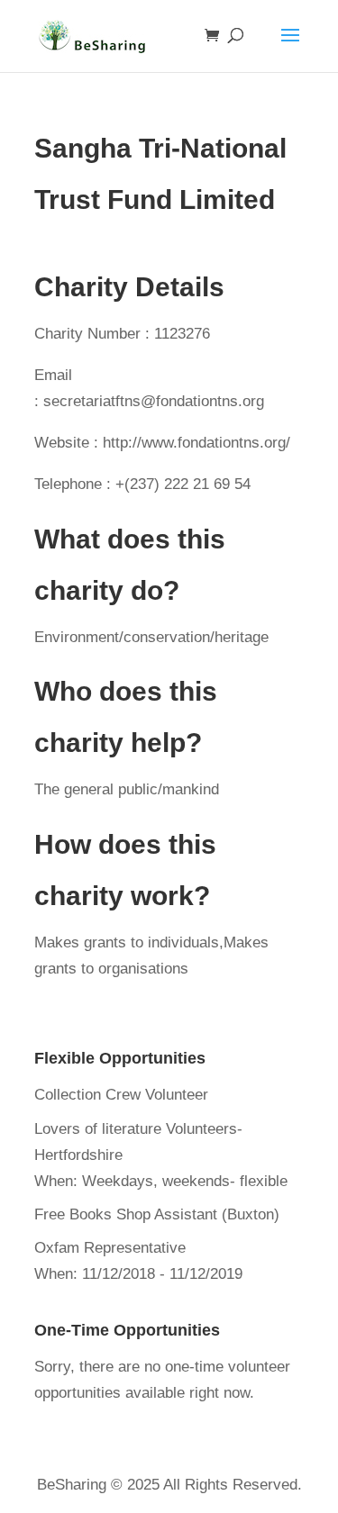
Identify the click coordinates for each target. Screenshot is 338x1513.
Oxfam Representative (110, 1247)
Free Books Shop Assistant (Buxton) (156, 1214)
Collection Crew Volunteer (121, 1094)
